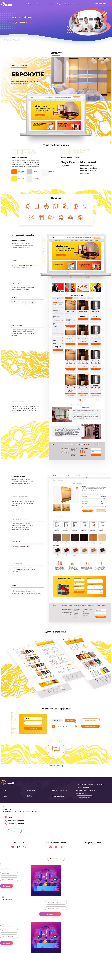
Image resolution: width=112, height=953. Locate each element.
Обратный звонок (56, 859)
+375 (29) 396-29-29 (82, 787)
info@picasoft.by (81, 793)
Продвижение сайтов (59, 790)
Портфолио (41, 4)
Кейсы (51, 4)
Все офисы (14, 831)
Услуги (59, 4)
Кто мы (30, 4)
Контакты (77, 4)
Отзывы (68, 4)
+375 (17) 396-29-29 (89, 790)
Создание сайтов (58, 796)
